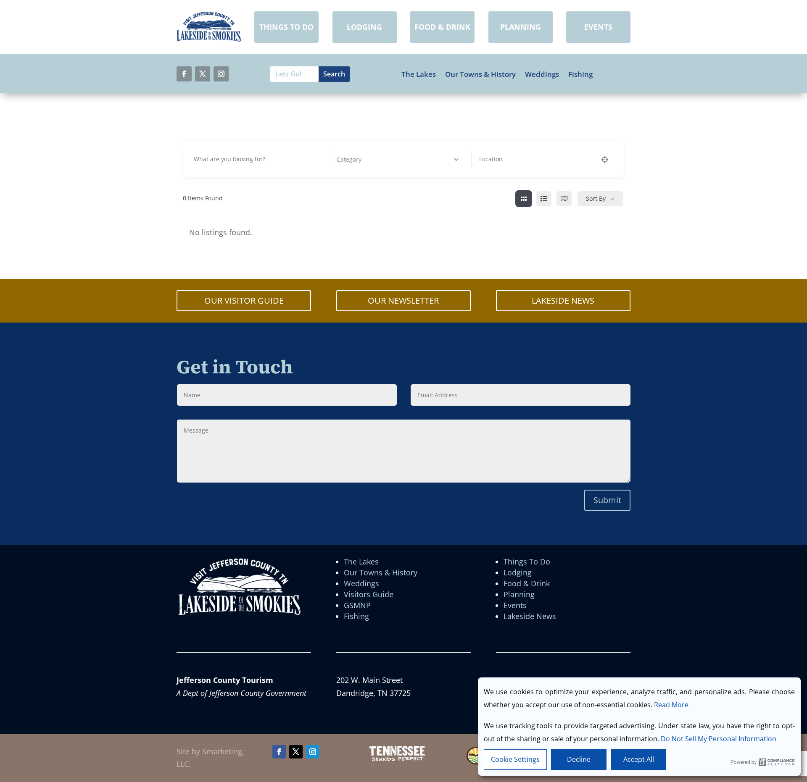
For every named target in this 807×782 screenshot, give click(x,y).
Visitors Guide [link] (368, 594)
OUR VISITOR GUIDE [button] (244, 300)
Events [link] (515, 605)
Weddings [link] (542, 74)
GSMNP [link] (357, 605)
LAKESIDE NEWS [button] (563, 300)
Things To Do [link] (527, 561)
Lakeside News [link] (530, 616)
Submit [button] (607, 500)
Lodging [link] (518, 572)
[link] (209, 39)
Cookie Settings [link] (515, 759)
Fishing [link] (580, 74)
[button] (184, 73)
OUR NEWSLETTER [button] (403, 300)
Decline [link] (579, 759)
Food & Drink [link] (527, 583)
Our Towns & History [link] (480, 74)
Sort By (596, 198)
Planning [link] (519, 594)
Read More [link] (671, 704)
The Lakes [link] (418, 74)
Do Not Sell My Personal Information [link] (718, 738)
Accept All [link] (638, 759)
